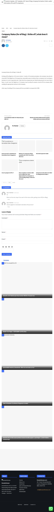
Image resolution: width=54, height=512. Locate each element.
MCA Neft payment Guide (42, 153)
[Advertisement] (27, 16)
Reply (9, 199)
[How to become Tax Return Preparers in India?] (27, 388)
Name (4, 232)
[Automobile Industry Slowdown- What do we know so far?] (27, 352)
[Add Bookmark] (50, 45)
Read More (9, 493)
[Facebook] (24, 508)
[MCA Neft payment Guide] (44, 146)
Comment (5, 218)
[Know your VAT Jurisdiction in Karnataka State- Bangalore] (10, 146)
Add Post (21, 489)
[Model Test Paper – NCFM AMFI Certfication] (27, 316)
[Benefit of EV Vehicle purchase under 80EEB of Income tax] (27, 280)
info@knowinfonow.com (43, 490)
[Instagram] (29, 508)
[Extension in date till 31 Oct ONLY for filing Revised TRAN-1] (44, 165)
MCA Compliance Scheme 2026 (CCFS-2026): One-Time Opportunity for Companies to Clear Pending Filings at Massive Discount (27, 176)
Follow (22, 126)
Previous (5, 182)
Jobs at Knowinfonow (25, 486)
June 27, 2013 (9, 41)
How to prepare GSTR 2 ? (8, 172)
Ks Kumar (8, 40)
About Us (21, 482)
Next (10, 182)
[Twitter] (27, 508)
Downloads (22, 491)
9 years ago (16, 192)
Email (4, 239)
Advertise (21, 484)
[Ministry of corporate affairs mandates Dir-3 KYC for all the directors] (27, 146)
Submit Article (23, 487)
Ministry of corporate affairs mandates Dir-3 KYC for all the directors (26, 155)
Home (21, 480)
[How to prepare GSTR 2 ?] (10, 165)
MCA (3, 31)
